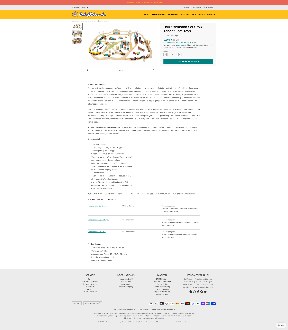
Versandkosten (181, 45)
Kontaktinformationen (182, 322)
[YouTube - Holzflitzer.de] (205, 291)
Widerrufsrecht (132, 322)
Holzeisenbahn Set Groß (97, 232)
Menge (165, 51)
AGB (156, 322)
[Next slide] (153, 70)
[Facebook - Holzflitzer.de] (190, 291)
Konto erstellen (196, 7)
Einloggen (187, 7)
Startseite (75, 21)
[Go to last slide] (87, 70)
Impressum (170, 322)
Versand (162, 322)
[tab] (119, 70)
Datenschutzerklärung (146, 322)
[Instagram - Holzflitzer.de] (194, 291)
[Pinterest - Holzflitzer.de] (201, 291)
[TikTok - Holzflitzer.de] (198, 291)
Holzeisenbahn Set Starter (97, 206)
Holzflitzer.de (107, 322)
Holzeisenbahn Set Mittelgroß (98, 220)
